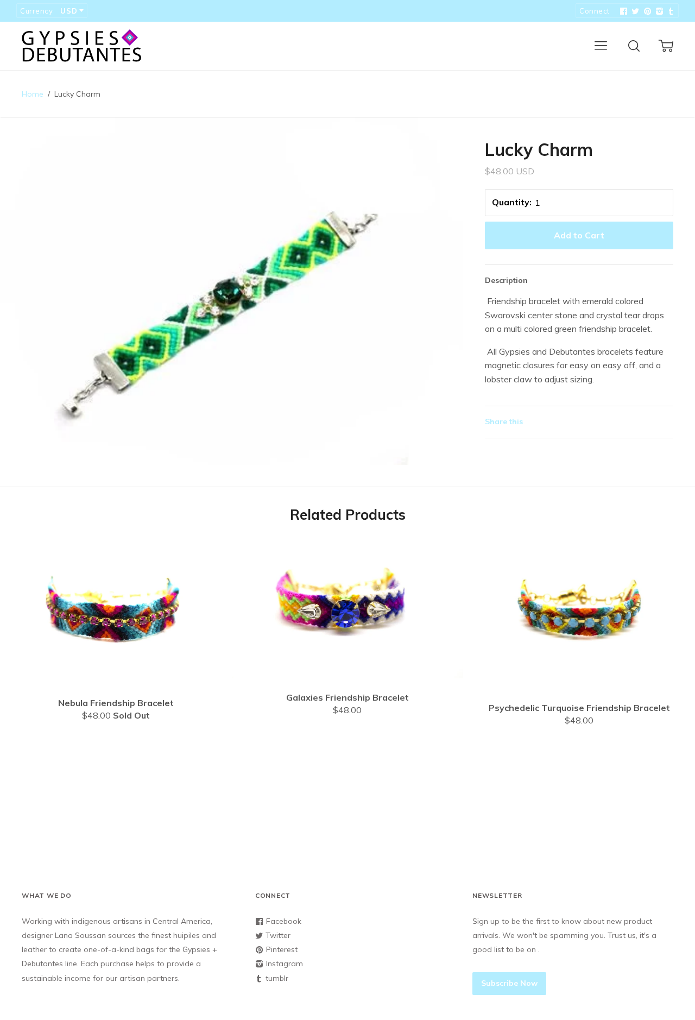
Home (32, 94)
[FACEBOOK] (622, 11)
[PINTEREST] (646, 11)
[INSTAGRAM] (658, 11)
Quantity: (512, 202)
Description (506, 280)
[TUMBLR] (670, 11)
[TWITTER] (634, 11)
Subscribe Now (509, 983)
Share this (504, 421)
